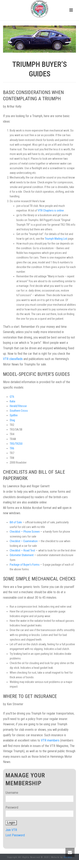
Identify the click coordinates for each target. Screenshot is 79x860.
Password (11, 807)
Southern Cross (19, 410)
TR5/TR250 (16, 443)
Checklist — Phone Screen (25, 531)
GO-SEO (68, 857)
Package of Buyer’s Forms (25, 564)
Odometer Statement (22, 555)
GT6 (12, 396)
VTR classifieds (13, 359)
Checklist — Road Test (23, 550)
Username (11, 793)
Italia (12, 401)
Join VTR (11, 830)
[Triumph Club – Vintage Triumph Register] (39, 9)
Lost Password (15, 835)
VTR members (50, 740)
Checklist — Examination (24, 541)
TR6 (12, 448)
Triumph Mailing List (56, 238)
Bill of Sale (16, 522)
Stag (12, 420)
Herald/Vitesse (18, 406)
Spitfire (14, 415)
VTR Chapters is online (51, 210)
